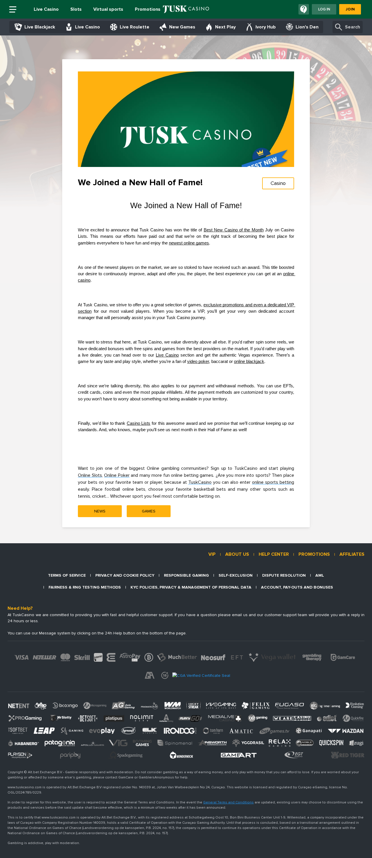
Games (148, 511)
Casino (278, 183)
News (99, 511)
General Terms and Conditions (228, 802)
